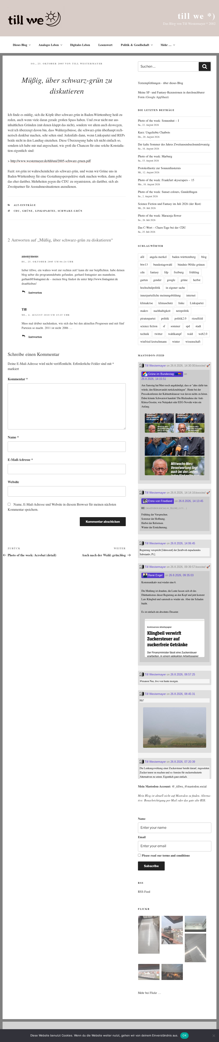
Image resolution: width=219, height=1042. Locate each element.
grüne (27, 211)
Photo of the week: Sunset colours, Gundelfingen (167, 192)
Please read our (166, 855)
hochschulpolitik (150, 288)
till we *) (197, 15)
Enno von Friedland (159, 501)
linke (181, 303)
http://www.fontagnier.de (103, 279)
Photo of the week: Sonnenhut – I (158, 120)
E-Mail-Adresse (20, 459)
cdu (17, 211)
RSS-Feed (144, 892)
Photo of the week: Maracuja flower (159, 215)
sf (164, 326)
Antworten (35, 292)
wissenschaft (192, 341)
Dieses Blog (20, 45)
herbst (196, 280)
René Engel (155, 575)
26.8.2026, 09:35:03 (181, 575)
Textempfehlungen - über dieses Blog (160, 83)
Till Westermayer (87, 63)
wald (190, 334)
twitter (159, 334)
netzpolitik (182, 311)
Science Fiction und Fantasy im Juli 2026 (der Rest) (169, 204)
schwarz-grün (70, 211)
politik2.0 (180, 318)
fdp (166, 272)
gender (157, 280)
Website (13, 481)
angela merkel (158, 257)
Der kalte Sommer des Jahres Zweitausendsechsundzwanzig (174, 144)
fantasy (154, 272)
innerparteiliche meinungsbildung (160, 295)
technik (144, 334)
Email (142, 837)
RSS (202, 800)
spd (188, 326)
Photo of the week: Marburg (155, 156)
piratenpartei (147, 318)
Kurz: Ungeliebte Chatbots (154, 132)
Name (13, 437)
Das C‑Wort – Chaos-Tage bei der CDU (162, 227)
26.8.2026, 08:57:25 (182, 674)
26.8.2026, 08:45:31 (182, 694)
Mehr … (166, 45)
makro (144, 311)
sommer (175, 326)
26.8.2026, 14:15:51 (153, 378)
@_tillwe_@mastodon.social (189, 786)
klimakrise (146, 303)
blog (204, 257)
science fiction (148, 326)
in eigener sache (175, 288)
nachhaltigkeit (162, 311)
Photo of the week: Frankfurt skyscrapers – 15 (166, 180)
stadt (198, 326)
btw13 (144, 264)
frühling (194, 272)
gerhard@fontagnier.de (35, 279)
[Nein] (214, 1035)
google (171, 280)
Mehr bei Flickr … (149, 993)
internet (190, 295)
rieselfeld (197, 318)
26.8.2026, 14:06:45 (182, 543)
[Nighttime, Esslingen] (172, 972)
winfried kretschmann (153, 341)
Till (24, 309)
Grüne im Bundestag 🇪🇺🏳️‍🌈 (164, 374)
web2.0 (202, 334)
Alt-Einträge (25, 205)
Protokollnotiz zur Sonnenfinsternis (159, 168)
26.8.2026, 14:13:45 (191, 501)
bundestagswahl (162, 264)
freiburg (179, 272)
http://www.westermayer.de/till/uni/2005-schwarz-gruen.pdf (50, 160)
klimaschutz (165, 303)
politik (165, 318)
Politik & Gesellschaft (135, 45)
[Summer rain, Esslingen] (149, 935)
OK (184, 1035)
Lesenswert (105, 45)
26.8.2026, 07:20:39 (182, 761)
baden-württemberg (184, 257)
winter (176, 341)
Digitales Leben (80, 45)
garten (144, 280)
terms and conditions (176, 855)
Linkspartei (45, 211)
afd (142, 257)
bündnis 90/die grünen (191, 264)
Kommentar (18, 378)
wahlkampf (175, 334)
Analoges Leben (48, 45)
